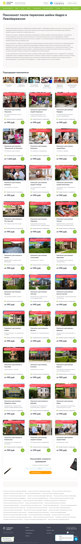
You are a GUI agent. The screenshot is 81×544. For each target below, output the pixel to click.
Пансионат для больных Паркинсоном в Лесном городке (61, 498)
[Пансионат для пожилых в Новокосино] (22, 450)
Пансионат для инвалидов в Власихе (51, 505)
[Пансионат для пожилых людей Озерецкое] (49, 122)
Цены (16, 8)
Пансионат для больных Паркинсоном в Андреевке (39, 514)
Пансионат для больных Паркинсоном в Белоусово (14, 507)
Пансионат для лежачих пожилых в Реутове (61, 491)
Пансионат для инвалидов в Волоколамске (12, 500)
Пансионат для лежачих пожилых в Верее (61, 514)
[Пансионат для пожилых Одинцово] (49, 232)
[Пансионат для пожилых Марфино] (75, 122)
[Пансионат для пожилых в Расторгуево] (22, 232)
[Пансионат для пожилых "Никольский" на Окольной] (22, 159)
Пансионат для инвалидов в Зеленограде (34, 503)
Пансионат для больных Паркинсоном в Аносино (43, 517)
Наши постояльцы (48, 8)
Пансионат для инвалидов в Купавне (11, 505)
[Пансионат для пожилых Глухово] (75, 232)
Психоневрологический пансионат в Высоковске (38, 512)
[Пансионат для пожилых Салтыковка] (49, 268)
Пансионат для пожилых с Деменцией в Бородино (59, 507)
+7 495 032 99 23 (59, 4)
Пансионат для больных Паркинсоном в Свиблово (55, 503)
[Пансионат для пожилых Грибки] (22, 341)
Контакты (75, 8)
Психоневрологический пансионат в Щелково (13, 493)
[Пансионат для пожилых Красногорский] (75, 305)
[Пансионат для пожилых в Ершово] (49, 341)
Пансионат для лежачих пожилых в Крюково (12, 510)
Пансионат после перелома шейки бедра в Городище (15, 514)
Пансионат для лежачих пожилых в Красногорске (31, 505)
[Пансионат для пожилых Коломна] (49, 377)
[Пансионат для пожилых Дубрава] (75, 341)
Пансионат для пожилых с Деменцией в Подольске (53, 493)
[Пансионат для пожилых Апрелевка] (75, 268)
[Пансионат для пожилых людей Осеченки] (49, 450)
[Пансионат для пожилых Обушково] (22, 122)
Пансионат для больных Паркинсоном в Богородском (14, 512)
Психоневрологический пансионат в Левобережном (55, 500)
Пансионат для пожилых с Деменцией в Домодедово (39, 491)
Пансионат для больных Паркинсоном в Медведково (14, 498)
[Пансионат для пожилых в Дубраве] (49, 414)
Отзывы (58, 8)
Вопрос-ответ (66, 8)
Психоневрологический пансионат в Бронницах (37, 507)
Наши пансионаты (7, 8)
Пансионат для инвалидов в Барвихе (58, 512)
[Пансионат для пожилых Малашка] (22, 195)
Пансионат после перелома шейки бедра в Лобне (35, 519)
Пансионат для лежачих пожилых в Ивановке (32, 500)
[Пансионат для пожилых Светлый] (49, 305)
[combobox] (40, 468)
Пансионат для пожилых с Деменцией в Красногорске (60, 510)
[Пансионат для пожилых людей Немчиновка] (75, 195)
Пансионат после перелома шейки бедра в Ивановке (15, 491)
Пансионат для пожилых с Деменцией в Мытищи (37, 498)
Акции (28, 8)
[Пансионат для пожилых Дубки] (75, 414)
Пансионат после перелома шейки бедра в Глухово (14, 495)
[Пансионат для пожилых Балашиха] (49, 159)
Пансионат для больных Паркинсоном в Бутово (13, 503)
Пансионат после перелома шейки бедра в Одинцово (35, 510)
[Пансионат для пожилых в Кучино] (22, 268)
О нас (22, 8)
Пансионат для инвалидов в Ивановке (33, 493)
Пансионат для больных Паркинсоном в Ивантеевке (65, 495)
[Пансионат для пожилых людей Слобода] (49, 195)
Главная (27, 527)
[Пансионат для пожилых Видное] (75, 377)
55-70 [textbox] (40, 468)
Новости (27, 535)
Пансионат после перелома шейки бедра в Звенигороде (39, 495)
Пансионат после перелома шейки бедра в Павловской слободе (17, 517)
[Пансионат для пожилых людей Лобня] (75, 450)
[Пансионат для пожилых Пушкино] (22, 305)
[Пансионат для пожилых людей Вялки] (75, 159)
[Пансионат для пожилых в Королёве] (22, 377)
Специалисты (36, 8)
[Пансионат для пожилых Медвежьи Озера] (22, 414)
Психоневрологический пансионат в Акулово (13, 519)
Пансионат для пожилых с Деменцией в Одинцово (58, 519)
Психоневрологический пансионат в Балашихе (65, 517)
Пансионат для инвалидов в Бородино (68, 505)
